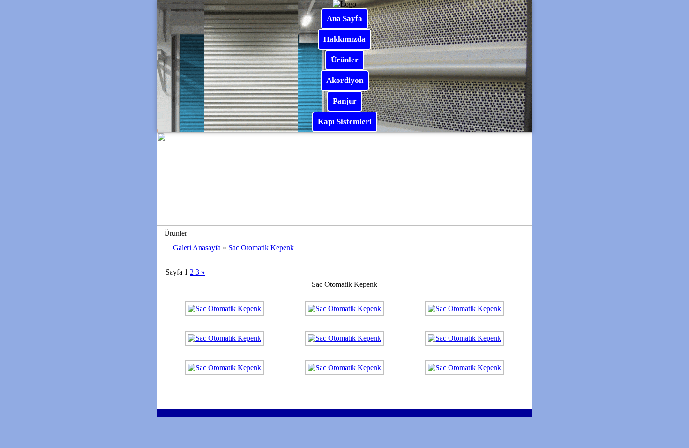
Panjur (345, 101)
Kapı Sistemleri (345, 121)
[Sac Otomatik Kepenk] (224, 309)
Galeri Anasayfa (197, 248)
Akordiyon (344, 80)
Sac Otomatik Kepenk (261, 248)
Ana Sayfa (344, 18)
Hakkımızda (344, 39)
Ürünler (345, 59)
